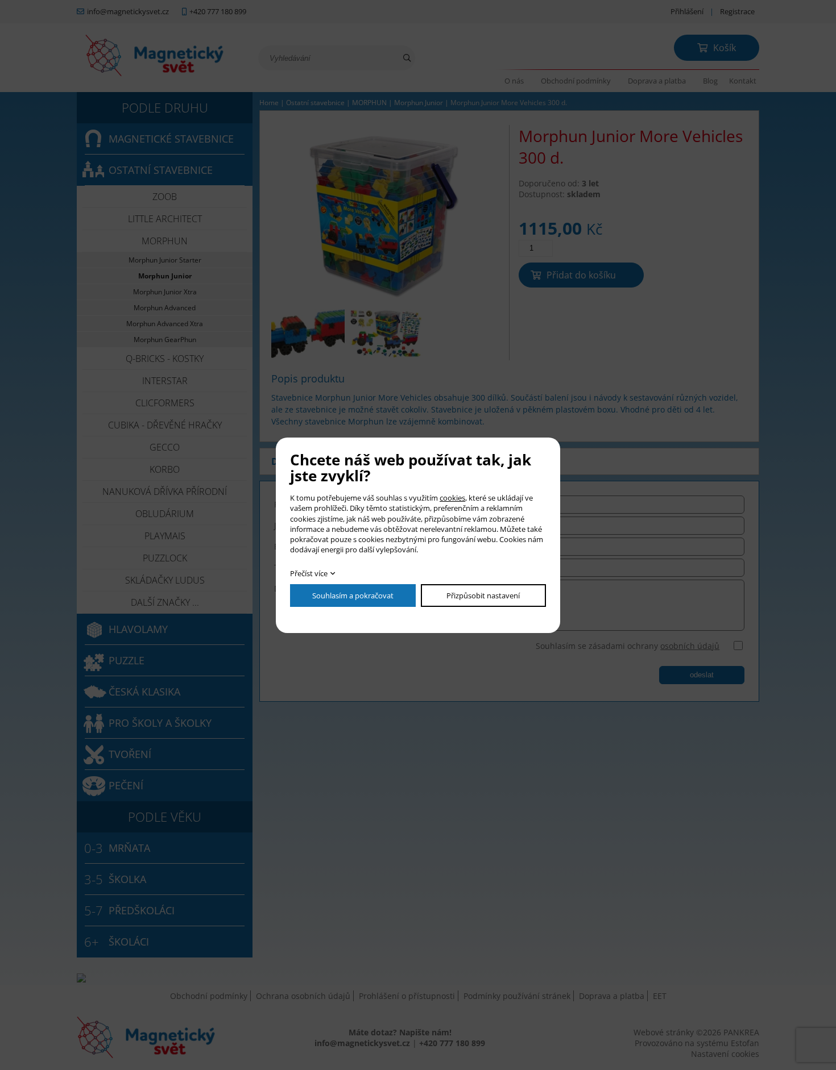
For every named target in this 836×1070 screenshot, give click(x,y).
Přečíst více (309, 573)
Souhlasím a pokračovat (353, 595)
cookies (452, 498)
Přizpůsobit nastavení (483, 595)
